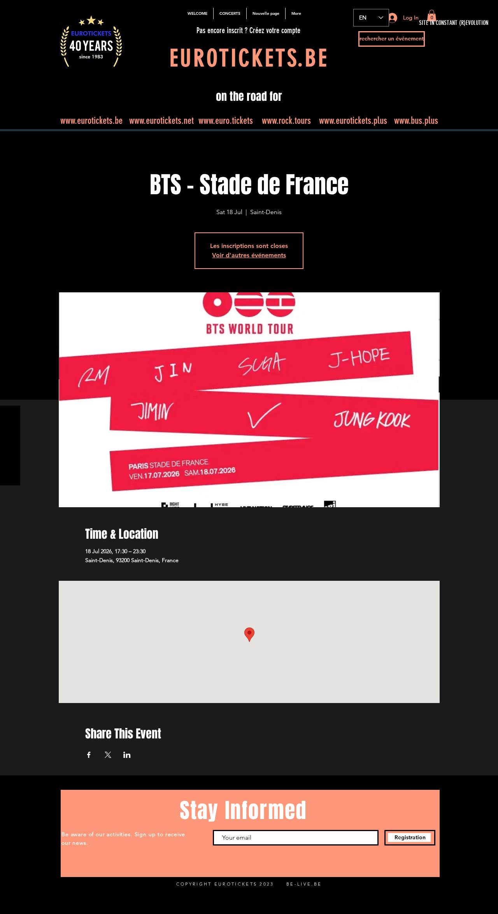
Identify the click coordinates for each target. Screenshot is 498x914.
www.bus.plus (416, 120)
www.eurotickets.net (161, 120)
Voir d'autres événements (249, 255)
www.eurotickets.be (91, 120)
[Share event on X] (108, 755)
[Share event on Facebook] (89, 755)
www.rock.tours (286, 120)
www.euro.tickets (225, 120)
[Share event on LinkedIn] (127, 755)
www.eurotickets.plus (353, 120)
